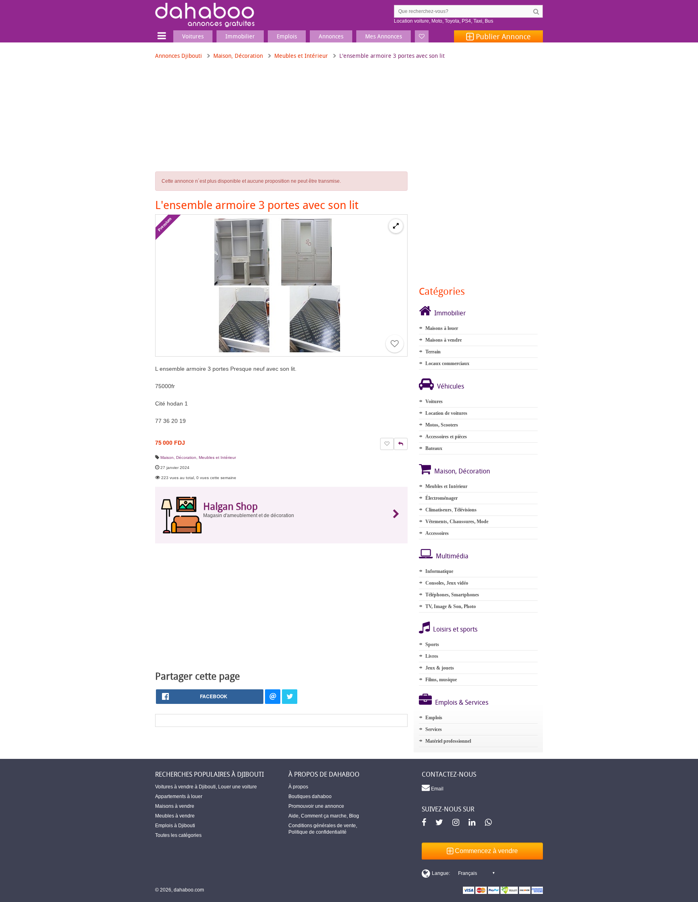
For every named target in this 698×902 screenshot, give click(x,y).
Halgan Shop (230, 506)
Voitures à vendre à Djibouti (185, 787)
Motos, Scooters (441, 425)
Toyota (452, 21)
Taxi (477, 21)
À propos (298, 787)
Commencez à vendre (485, 850)
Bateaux (433, 448)
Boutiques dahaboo (310, 796)
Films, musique (441, 679)
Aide (293, 816)
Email (437, 789)
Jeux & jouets (439, 668)
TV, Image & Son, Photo (450, 606)
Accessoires (437, 533)
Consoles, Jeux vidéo (446, 583)
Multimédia (452, 555)
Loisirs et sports (455, 629)
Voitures (434, 401)
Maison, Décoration (238, 55)
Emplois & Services (461, 702)
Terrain (433, 352)
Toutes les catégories (178, 835)
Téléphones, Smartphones (452, 595)
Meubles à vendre (175, 816)
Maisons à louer (441, 328)
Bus (489, 21)
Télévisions (465, 510)
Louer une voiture (237, 787)
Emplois (433, 717)
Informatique (439, 571)
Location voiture (411, 21)
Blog (354, 816)
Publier (502, 36)
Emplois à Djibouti (175, 825)
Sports (432, 644)
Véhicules (450, 386)
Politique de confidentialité (317, 832)
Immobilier (450, 312)
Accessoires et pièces (446, 436)
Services (433, 729)
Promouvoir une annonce (316, 806)
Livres (431, 656)
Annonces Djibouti (178, 55)
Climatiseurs (438, 510)
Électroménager (441, 498)
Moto (436, 21)
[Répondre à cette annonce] (401, 444)
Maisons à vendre (443, 340)
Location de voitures (446, 413)
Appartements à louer (178, 796)
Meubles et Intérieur (301, 55)
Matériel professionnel (448, 741)
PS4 (466, 21)
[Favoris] (422, 36)
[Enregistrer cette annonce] (395, 344)
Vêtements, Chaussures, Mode (456, 521)
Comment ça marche (324, 816)
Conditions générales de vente (322, 825)
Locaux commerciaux (447, 363)
